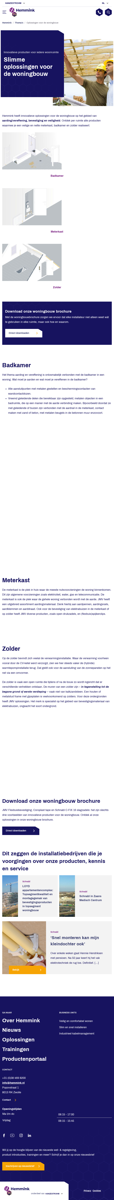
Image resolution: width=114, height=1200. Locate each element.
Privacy (87, 1191)
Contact (6, 1100)
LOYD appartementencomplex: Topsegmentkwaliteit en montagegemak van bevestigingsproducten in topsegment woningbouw (37, 898)
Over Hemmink (21, 1020)
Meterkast (57, 231)
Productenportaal (24, 1059)
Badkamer (57, 175)
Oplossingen (18, 1040)
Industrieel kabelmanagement (76, 1033)
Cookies (97, 1191)
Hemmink (7, 23)
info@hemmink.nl (13, 1082)
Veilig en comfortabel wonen (76, 1021)
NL (103, 3)
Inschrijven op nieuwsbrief (20, 1166)
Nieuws (11, 1030)
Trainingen (15, 1049)
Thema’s (19, 23)
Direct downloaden (19, 333)
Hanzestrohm (13, 3)
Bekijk (15, 969)
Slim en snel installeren (73, 1027)
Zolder (57, 287)
